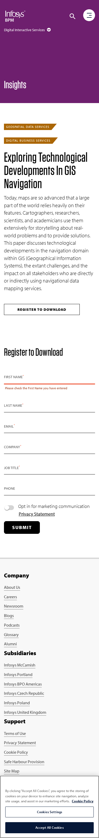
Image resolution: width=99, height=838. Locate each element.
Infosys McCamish (19, 665)
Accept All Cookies (49, 827)
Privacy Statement (37, 514)
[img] (15, 15)
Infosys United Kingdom (25, 712)
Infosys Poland (17, 702)
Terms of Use (15, 733)
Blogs (9, 615)
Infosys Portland (18, 674)
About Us (12, 587)
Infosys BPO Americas (23, 684)
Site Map (11, 771)
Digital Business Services (28, 140)
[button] (73, 16)
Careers (10, 596)
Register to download (41, 309)
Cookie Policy (16, 752)
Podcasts (12, 625)
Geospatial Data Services (27, 127)
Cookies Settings (49, 812)
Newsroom (13, 606)
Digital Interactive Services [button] (25, 29)
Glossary (11, 634)
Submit (22, 527)
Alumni (10, 643)
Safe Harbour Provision (24, 761)
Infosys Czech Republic (24, 693)
